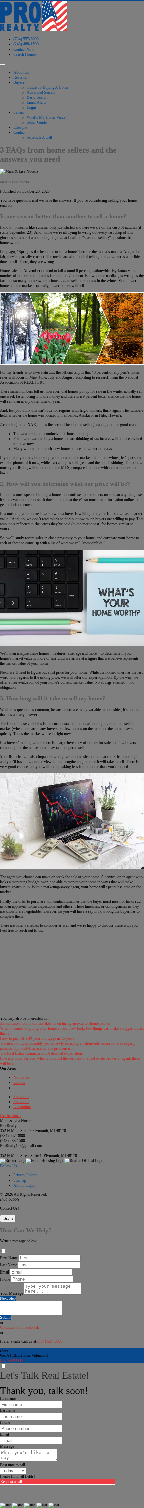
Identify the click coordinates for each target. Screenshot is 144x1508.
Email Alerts (36, 102)
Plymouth (21, 1096)
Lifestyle (20, 127)
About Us (21, 72)
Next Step (8, 1298)
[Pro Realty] (33, 30)
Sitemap (19, 1180)
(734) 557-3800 (26, 39)
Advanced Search (41, 92)
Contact (19, 132)
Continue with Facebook (19, 1327)
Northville (21, 1077)
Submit (5, 1317)
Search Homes (25, 54)
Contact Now (23, 49)
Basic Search (37, 97)
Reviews (20, 77)
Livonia (19, 1082)
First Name (9, 1258)
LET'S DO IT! (11, 1360)
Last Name (8, 1265)
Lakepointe (22, 1106)
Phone (5, 1279)
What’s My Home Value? (47, 117)
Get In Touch (10, 1115)
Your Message (11, 1293)
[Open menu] (2, 65)
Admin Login (24, 1185)
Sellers (18, 112)
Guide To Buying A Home (47, 87)
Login (31, 107)
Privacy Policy (25, 1175)
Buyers (19, 82)
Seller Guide (37, 122)
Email (4, 1272)
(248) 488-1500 (26, 44)
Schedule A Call (39, 137)
